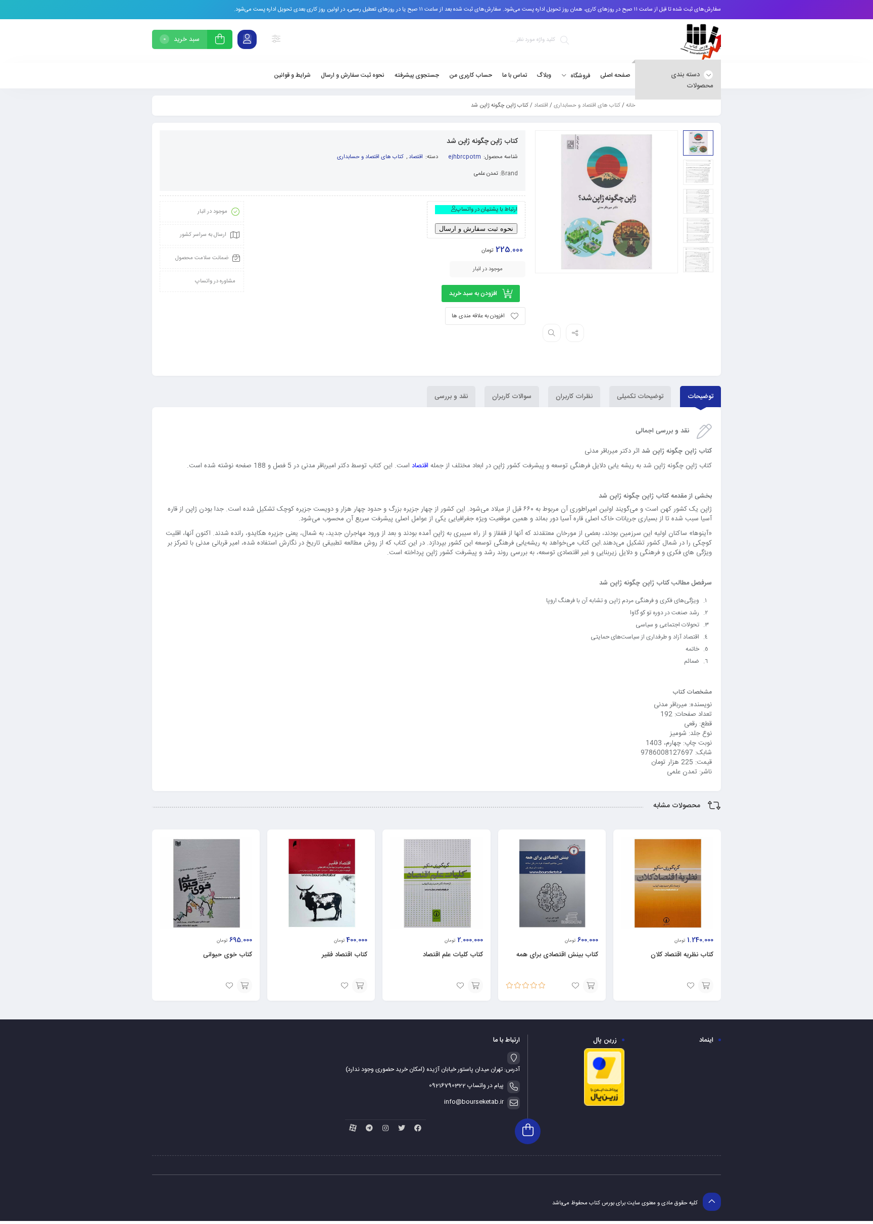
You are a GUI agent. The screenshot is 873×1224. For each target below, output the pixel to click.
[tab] (700, 396)
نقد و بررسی (451, 396)
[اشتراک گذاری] (575, 333)
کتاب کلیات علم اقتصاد (453, 954)
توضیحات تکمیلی (640, 396)
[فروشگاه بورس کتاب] (701, 41)
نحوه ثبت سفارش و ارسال (476, 228)
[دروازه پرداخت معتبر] (604, 1104)
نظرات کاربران (574, 396)
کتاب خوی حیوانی (227, 954)
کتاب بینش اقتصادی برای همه (557, 954)
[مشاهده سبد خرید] (219, 41)
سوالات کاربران (511, 396)
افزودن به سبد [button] (705, 985)
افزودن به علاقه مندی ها (478, 316)
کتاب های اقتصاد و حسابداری (587, 105)
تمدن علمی (486, 173)
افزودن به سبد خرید (473, 293)
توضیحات (700, 396)
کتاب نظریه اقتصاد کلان (682, 954)
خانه (630, 105)
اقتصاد (541, 105)
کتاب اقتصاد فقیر (344, 954)
